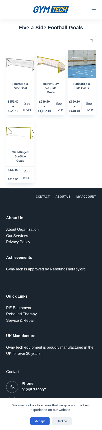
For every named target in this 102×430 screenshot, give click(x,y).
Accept (40, 421)
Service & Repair (20, 320)
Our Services (17, 236)
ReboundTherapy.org (68, 269)
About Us (63, 196)
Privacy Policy (18, 242)
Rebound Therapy (21, 314)
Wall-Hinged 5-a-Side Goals (20, 156)
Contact (43, 196)
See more (27, 106)
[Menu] (94, 9)
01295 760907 (34, 390)
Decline (62, 421)
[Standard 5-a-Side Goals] (82, 64)
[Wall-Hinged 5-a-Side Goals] (20, 132)
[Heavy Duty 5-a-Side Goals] (51, 64)
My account (86, 196)
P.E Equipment (18, 308)
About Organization (22, 229)
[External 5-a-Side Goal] (20, 64)
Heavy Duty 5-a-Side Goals (51, 88)
